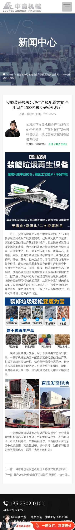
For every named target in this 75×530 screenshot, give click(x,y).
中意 (11, 74)
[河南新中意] (22, 7)
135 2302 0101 (27, 503)
